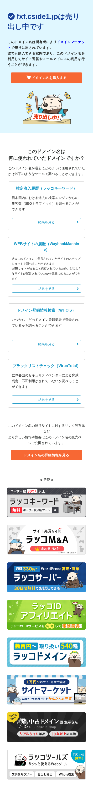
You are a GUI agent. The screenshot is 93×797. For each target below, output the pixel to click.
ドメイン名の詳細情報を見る (46, 455)
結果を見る (46, 222)
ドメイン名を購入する (49, 78)
